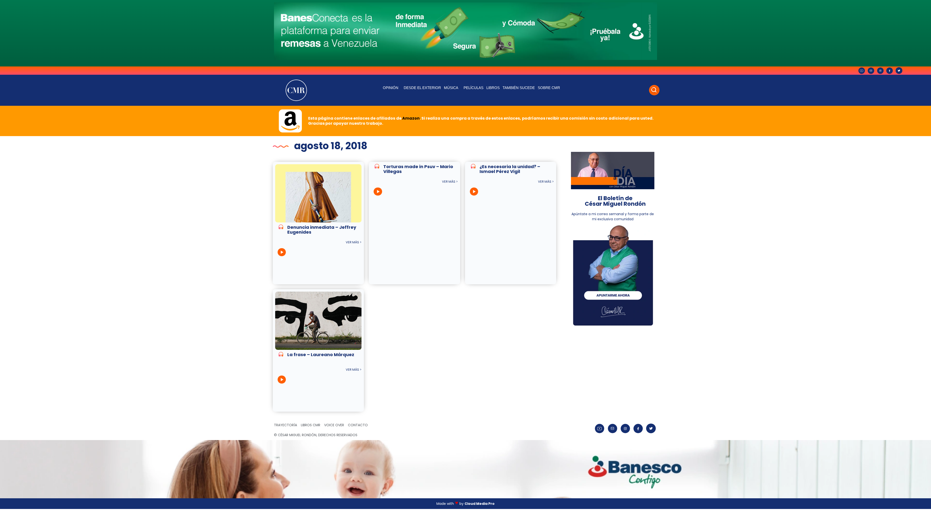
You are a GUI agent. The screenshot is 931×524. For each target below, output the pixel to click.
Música (451, 88)
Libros (493, 88)
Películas (473, 88)
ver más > (353, 242)
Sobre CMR (549, 88)
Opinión (390, 88)
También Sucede (519, 88)
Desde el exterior (422, 88)
